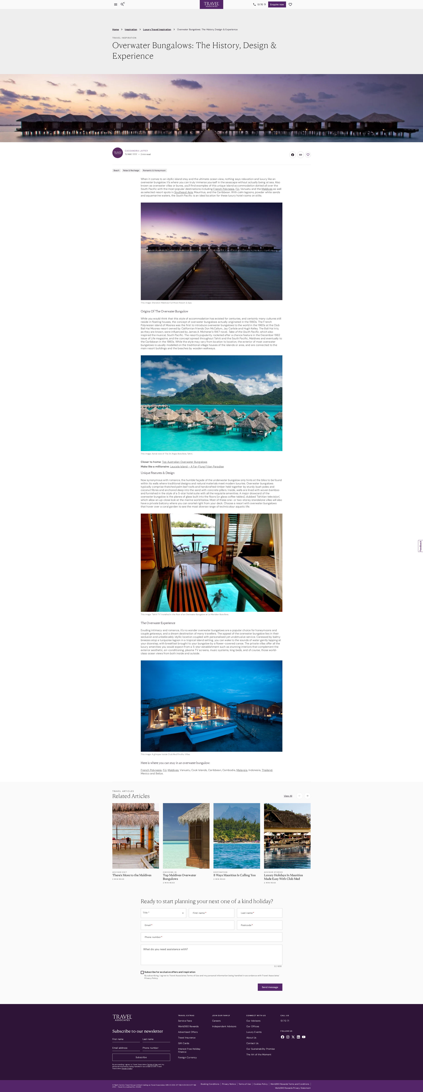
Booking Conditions (210, 1084)
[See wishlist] (290, 4)
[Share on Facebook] (292, 154)
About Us (251, 1037)
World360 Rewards (188, 1026)
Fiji (237, 189)
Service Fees (185, 1020)
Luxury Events (254, 1031)
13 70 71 (261, 4)
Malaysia (241, 770)
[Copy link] (300, 154)
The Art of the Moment (258, 1054)
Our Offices (252, 1026)
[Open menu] (115, 4)
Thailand (267, 770)
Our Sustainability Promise (260, 1048)
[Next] (307, 796)
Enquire (277, 4)
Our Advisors (253, 1020)
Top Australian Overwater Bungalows (184, 462)
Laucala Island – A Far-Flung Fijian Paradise (197, 466)
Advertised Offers (188, 1031)
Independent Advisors (224, 1026)
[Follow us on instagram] (288, 1037)
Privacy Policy (127, 1068)
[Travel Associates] (211, 4)
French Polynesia (223, 189)
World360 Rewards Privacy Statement (293, 1088)
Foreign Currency (187, 1057)
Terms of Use (152, 1064)
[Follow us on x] (293, 1037)
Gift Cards (183, 1043)
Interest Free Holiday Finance (189, 1050)
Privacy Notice (229, 1084)
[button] (270, 987)
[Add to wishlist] (308, 155)
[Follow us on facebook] (283, 1037)
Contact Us (252, 1043)
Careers (216, 1020)
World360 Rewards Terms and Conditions (289, 1084)
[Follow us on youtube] (304, 1037)
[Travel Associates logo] (122, 1022)
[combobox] (163, 913)
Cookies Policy (261, 1084)
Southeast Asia (183, 192)
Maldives (267, 189)
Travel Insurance (187, 1037)
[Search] (122, 4)
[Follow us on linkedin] (298, 1037)
